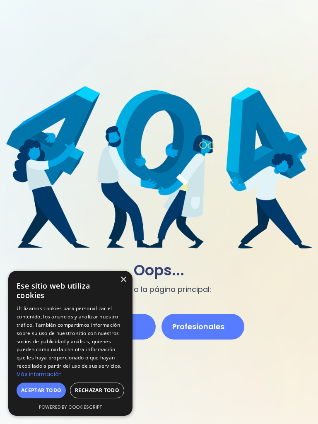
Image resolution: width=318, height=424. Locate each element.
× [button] (123, 280)
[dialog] (70, 343)
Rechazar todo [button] (97, 390)
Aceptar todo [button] (41, 390)
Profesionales (198, 326)
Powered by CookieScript (70, 407)
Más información (39, 374)
